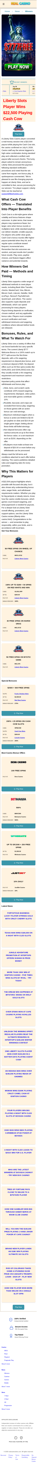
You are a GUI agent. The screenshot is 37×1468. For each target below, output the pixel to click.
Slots (3, 1392)
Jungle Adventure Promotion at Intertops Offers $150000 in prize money (18, 957)
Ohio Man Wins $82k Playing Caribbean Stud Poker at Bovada (18, 1133)
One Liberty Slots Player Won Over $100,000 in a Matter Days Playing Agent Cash (18, 1055)
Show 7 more (6, 1386)
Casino (4, 1347)
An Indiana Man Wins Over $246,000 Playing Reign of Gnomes (18, 1074)
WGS (6, 1350)
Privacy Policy (10, 1456)
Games (6, 1379)
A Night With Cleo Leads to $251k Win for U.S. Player (18, 1151)
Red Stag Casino (20, 700)
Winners (6, 1373)
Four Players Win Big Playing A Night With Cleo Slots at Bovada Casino (18, 1113)
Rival (5, 1354)
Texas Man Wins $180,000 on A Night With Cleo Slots (18, 934)
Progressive (8, 1405)
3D (5, 1402)
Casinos (6, 1376)
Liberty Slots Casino (21, 558)
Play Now (18, 134)
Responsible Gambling (25, 1456)
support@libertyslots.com (12, 194)
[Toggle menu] (4, 4)
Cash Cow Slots (20, 731)
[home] (21, 6)
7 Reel (6, 1396)
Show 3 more (6, 1409)
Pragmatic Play (9, 1360)
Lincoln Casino (20, 737)
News (17, 11)
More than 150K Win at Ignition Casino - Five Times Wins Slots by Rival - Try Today (19, 976)
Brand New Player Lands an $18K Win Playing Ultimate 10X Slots (18, 1251)
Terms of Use (17, 1457)
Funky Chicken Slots (22, 694)
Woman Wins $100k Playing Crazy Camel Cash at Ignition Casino (18, 1093)
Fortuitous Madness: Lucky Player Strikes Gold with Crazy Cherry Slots (18, 916)
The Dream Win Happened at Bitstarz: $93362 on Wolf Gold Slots (18, 995)
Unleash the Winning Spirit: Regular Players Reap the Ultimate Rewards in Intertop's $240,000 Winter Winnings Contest (18, 1037)
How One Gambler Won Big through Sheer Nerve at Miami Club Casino (18, 1212)
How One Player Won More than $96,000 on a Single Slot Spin (18, 1291)
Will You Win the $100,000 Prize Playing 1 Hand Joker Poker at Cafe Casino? (18, 1231)
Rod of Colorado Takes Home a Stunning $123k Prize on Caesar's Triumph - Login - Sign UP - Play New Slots (18, 1274)
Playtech (7, 1357)
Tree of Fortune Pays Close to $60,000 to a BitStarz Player (18, 1192)
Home (7, 11)
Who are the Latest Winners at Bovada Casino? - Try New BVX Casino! (18, 1172)
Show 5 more (6, 1364)
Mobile (6, 1383)
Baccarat (3, 1455)
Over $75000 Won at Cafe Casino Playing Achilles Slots (18, 1014)
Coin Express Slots (17, 91)
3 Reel (6, 1399)
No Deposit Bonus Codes (34, 1458)
